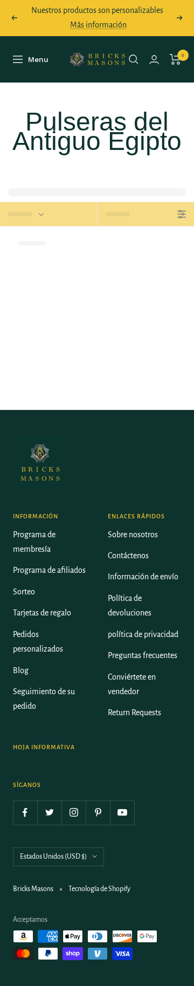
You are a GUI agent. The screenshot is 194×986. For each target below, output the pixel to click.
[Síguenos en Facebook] (25, 812)
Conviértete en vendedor (132, 684)
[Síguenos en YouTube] (122, 812)
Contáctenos (128, 555)
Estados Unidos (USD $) (53, 856)
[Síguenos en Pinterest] (98, 812)
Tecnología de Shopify (99, 889)
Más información (98, 24)
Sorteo (24, 591)
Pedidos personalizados (38, 641)
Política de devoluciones (129, 605)
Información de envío (143, 576)
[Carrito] (175, 59)
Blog (21, 670)
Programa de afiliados (49, 570)
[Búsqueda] (133, 59)
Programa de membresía (34, 541)
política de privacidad (143, 634)
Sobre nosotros (133, 534)
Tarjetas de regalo (42, 612)
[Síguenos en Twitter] (49, 812)
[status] (48, 214)
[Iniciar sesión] (154, 59)
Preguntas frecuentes (142, 655)
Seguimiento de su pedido (44, 698)
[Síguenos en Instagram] (73, 812)
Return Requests (134, 712)
